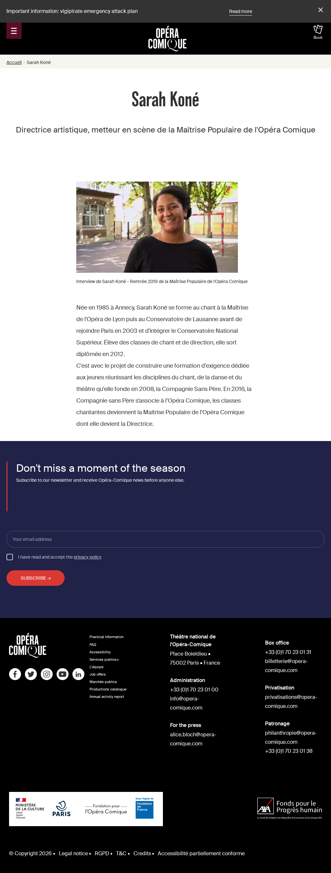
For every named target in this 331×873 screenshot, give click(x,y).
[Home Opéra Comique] (167, 38)
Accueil (14, 62)
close (320, 10)
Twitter (31, 674)
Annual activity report (107, 696)
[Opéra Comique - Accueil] (27, 656)
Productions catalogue (108, 689)
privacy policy (87, 557)
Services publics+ (104, 659)
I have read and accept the (59, 556)
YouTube (63, 674)
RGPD (102, 853)
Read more (240, 11)
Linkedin (78, 674)
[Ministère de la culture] (30, 809)
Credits (142, 853)
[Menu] (13, 31)
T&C (121, 853)
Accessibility (100, 652)
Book (318, 37)
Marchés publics (103, 681)
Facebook (15, 674)
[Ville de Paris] (61, 809)
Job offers (98, 674)
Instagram (47, 674)
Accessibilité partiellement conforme (201, 853)
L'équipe (96, 667)
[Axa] (289, 809)
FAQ (93, 644)
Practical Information (106, 637)
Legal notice (73, 853)
